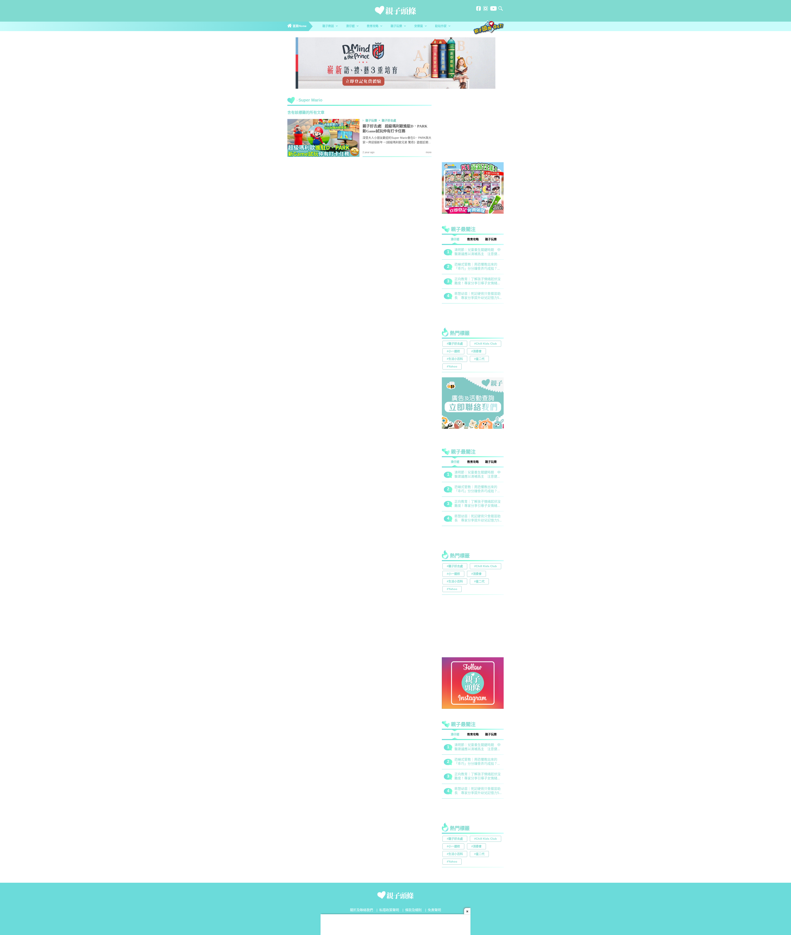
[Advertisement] (473, 130)
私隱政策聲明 (389, 910)
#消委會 (476, 351)
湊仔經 (351, 26)
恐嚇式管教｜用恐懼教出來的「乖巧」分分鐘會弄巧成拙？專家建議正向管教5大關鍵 (468, 267)
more (429, 152)
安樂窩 (419, 26)
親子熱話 (328, 26)
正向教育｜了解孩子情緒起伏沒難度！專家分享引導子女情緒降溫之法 (468, 281)
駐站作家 (441, 26)
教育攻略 (373, 26)
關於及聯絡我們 (361, 910)
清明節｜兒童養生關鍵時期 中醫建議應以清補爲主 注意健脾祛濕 (468, 252)
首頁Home (299, 26)
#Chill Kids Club (485, 343)
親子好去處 (389, 120)
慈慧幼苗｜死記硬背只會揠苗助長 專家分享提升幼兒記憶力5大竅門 (468, 296)
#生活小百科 (455, 359)
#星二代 (479, 359)
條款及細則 (413, 910)
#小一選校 (453, 351)
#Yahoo (452, 366)
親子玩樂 (397, 26)
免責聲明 (434, 910)
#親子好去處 (455, 343)
